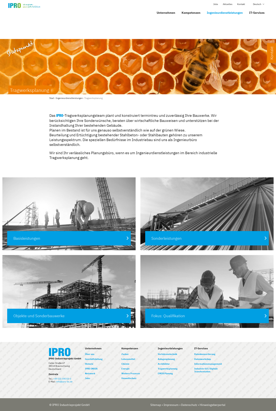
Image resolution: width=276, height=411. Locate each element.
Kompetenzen (191, 13)
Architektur (164, 363)
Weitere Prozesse (130, 373)
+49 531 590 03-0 (62, 378)
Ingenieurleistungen (170, 348)
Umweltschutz (128, 378)
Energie (125, 368)
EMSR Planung (165, 373)
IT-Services (256, 13)
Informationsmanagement (208, 363)
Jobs (215, 4)
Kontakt (241, 4)
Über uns (89, 354)
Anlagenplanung (166, 359)
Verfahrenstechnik (167, 354)
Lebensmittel (128, 359)
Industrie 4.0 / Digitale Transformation (206, 370)
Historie (89, 363)
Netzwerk (90, 373)
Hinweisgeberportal (212, 405)
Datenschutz (189, 405)
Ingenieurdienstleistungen (225, 13)
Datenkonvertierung (204, 354)
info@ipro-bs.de (64, 381)
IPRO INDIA (91, 368)
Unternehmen (166, 13)
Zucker (125, 354)
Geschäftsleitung (94, 359)
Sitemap (155, 405)
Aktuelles (227, 4)
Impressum (171, 405)
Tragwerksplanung (167, 368)
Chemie (125, 363)
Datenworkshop (202, 359)
